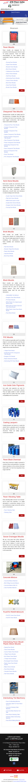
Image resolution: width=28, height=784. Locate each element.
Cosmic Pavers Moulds (12, 80)
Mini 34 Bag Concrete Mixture (11, 583)
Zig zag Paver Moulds (11, 62)
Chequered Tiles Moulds (13, 112)
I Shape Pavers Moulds (10, 654)
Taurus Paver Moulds (9, 649)
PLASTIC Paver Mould (11, 617)
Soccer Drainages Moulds (13, 537)
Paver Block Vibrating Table (13, 714)
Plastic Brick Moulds (9, 251)
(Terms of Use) (22, 779)
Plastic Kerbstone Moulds (10, 358)
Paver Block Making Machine (13, 720)
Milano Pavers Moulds (9, 667)
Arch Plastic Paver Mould (10, 656)
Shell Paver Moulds (11, 76)
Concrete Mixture (10, 577)
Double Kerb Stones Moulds (13, 202)
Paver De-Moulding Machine (13, 701)
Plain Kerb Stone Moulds (12, 198)
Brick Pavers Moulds (11, 69)
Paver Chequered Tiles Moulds (12, 148)
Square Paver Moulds (11, 64)
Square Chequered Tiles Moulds (12, 134)
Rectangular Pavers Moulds (11, 661)
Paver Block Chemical (12, 460)
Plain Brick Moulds (8, 246)
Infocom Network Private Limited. (19, 781)
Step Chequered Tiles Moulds (11, 140)
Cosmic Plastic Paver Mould (11, 652)
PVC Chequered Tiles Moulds (11, 156)
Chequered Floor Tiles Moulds (11, 125)
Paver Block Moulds (9, 669)
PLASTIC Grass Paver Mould (13, 615)
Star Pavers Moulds (9, 673)
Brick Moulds (8, 232)
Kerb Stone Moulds (11, 181)
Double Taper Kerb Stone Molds (14, 196)
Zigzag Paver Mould (9, 647)
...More (21, 90)
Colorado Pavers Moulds (10, 671)
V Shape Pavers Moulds (10, 658)
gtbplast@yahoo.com (7, 9)
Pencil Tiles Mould (8, 154)
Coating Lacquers (10, 422)
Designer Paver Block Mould (13, 297)
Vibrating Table (8, 512)
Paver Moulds (8, 47)
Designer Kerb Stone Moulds (13, 205)
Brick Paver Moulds (11, 82)
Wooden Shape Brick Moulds (11, 249)
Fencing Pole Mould (11, 207)
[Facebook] (14, 764)
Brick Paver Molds (8, 256)
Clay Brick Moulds (8, 253)
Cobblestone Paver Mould (12, 71)
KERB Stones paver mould (12, 200)
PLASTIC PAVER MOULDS (13, 612)
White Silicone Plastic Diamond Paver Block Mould (14, 306)
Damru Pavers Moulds (11, 73)
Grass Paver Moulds (11, 85)
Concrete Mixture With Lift (10, 585)
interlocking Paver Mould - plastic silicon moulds (13, 643)
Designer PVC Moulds (9, 356)
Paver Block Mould (10, 313)
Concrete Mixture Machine (10, 580)
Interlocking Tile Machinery (14, 698)
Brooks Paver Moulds (11, 87)
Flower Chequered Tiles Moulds (12, 142)
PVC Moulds (8, 337)
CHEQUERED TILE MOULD (12, 295)
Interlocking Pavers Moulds (13, 78)
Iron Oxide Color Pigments (13, 385)
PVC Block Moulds (10, 299)
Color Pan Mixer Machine (10, 587)
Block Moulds (8, 280)
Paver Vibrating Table (12, 497)
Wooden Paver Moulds (11, 67)
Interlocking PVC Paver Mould (11, 361)
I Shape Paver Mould (9, 350)
